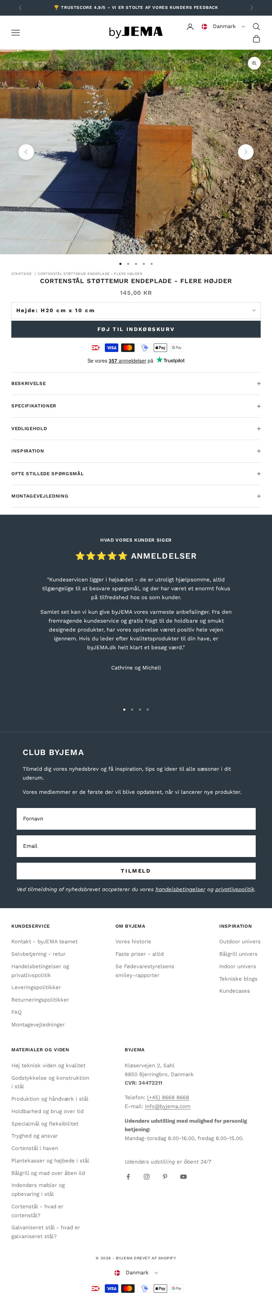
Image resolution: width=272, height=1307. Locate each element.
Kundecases (234, 991)
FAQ (16, 1012)
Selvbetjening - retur (38, 954)
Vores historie (133, 941)
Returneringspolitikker (40, 1000)
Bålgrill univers (238, 954)
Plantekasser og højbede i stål (50, 1160)
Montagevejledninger (38, 1024)
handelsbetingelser (180, 889)
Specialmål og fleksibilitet (44, 1124)
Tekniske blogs (238, 979)
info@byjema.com (168, 1106)
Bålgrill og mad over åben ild (48, 1173)
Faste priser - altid (139, 954)
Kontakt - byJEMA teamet (44, 941)
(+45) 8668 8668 (168, 1097)
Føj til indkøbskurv (136, 329)
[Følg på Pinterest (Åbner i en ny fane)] (165, 1176)
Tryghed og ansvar (34, 1136)
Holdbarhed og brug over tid (47, 1111)
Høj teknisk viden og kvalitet (48, 1065)
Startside (21, 274)
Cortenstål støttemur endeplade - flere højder (90, 274)
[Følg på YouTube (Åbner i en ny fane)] (183, 1176)
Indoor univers (237, 966)
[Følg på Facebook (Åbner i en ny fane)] (128, 1176)
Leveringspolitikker (36, 987)
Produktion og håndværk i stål (50, 1099)
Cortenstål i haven (34, 1148)
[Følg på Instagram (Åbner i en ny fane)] (146, 1176)
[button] (223, 26)
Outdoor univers (240, 941)
